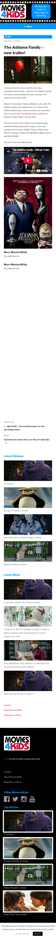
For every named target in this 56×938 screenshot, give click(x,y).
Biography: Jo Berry (12, 715)
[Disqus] (28, 305)
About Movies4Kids (13, 710)
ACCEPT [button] (37, 934)
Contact (7, 705)
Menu (29, 26)
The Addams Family (29, 114)
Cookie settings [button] (22, 934)
